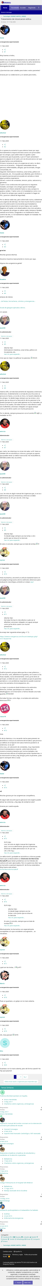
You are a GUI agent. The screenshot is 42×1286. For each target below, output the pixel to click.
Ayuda (5, 1256)
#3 (5, 247)
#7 (5, 448)
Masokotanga (5, 1201)
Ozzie (4, 22)
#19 (5, 1031)
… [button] (17, 1077)
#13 (5, 730)
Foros (5, 8)
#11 (5, 614)
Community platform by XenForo (20, 1262)
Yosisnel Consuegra (11, 1129)
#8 (5, 490)
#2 (5, 147)
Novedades (15, 8)
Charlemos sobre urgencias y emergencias (19, 1104)
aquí (32, 582)
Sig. (25, 1077)
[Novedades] (39, 7)
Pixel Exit (11, 1264)
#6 (5, 388)
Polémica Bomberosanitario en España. (14, 1096)
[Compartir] (5, 50)
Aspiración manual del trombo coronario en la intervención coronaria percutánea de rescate (21, 1124)
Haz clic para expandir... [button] (12, 354)
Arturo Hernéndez (10, 1099)
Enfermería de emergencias (13, 1218)
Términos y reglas (17, 1254)
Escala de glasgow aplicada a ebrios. (12, 308)
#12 (5, 669)
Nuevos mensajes (6, 12)
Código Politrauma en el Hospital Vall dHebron (16, 1183)
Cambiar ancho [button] (7, 1251)
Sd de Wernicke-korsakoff (9, 869)
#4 (5, 293)
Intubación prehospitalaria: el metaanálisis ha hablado (19, 1210)
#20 (5, 1065)
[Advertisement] (21, 99)
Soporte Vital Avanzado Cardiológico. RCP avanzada (22, 1133)
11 (20, 1077)
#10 (5, 574)
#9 (5, 530)
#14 (5, 788)
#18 (5, 997)
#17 (5, 964)
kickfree (7, 1214)
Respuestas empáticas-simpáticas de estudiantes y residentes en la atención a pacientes (17, 1154)
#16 (5, 902)
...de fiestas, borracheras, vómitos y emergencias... (17, 301)
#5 (5, 344)
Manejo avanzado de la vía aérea (15, 1191)
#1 (5, 52)
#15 (5, 838)
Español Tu (18, 1251)
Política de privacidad (30, 1254)
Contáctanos (7, 1254)
